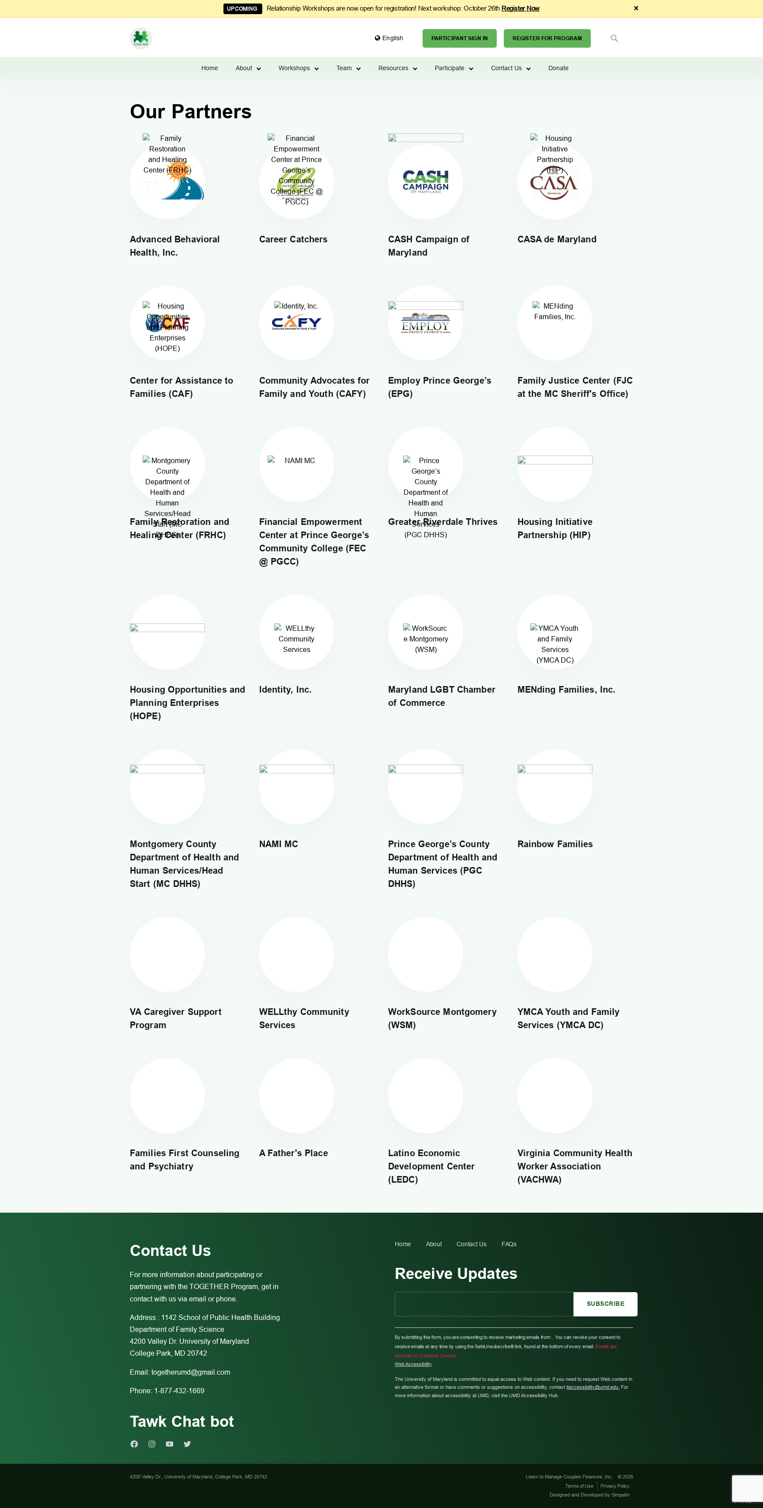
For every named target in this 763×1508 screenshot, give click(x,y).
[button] (614, 38)
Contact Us (506, 68)
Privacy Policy (615, 1486)
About (244, 68)
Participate (450, 68)
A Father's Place (293, 1153)
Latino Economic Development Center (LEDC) (431, 1166)
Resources (393, 68)
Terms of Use (579, 1486)
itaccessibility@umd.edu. (593, 1387)
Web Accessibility (413, 1364)
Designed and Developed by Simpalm (590, 1494)
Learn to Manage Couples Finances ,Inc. (570, 1476)
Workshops (294, 68)
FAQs (509, 1244)
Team (344, 68)
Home (209, 68)
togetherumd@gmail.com (190, 1372)
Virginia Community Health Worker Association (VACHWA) (574, 1166)
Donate (558, 68)
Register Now (521, 8)
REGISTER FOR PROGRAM (547, 38)
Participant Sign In (459, 38)
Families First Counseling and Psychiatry (184, 1159)
